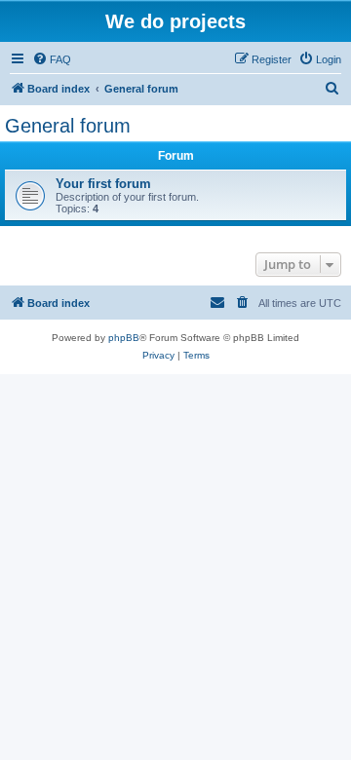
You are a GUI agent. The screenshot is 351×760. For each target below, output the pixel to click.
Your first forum (103, 183)
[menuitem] (51, 59)
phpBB (123, 337)
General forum (68, 125)
